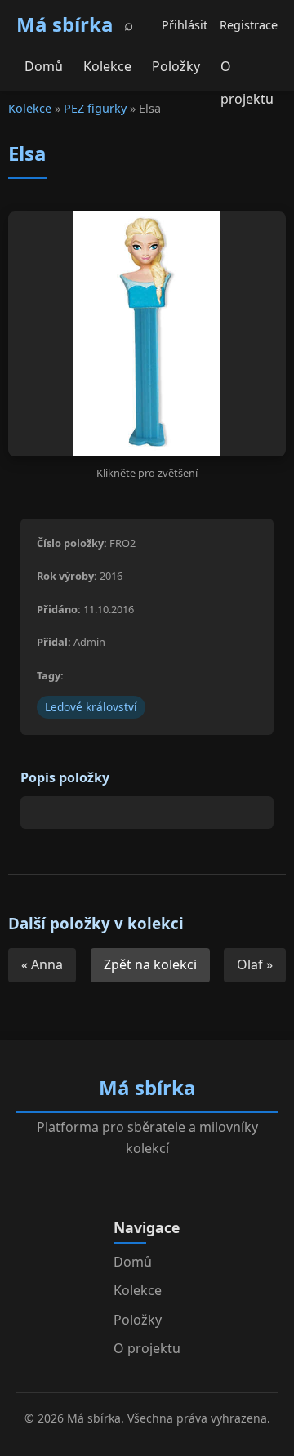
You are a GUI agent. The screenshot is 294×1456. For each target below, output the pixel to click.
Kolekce (107, 66)
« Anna (42, 964)
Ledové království (91, 707)
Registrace (249, 25)
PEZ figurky (95, 108)
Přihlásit (184, 25)
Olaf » (255, 964)
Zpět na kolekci (150, 964)
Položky (176, 66)
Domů (43, 66)
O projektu (247, 69)
